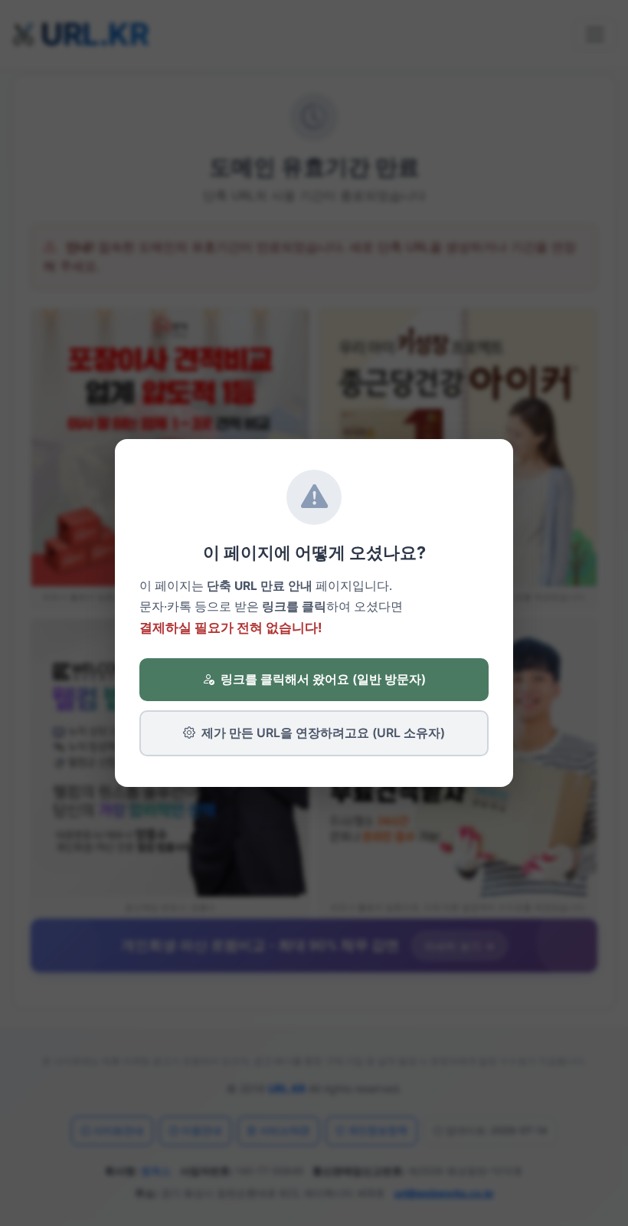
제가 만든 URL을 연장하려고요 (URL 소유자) (323, 732)
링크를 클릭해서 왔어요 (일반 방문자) (323, 679)
